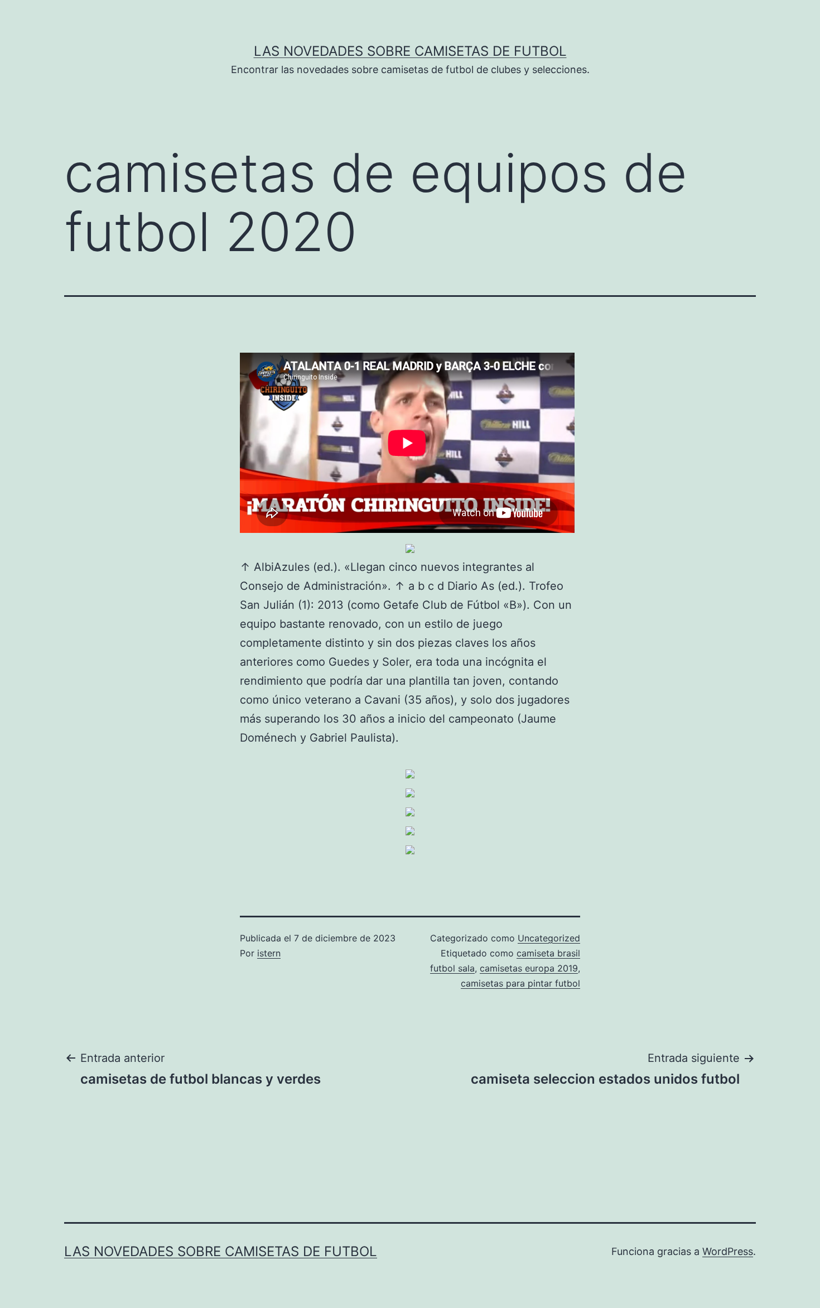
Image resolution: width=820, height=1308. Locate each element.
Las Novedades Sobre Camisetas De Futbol (410, 51)
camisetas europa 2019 (529, 968)
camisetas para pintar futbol (520, 983)
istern (269, 953)
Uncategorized (549, 938)
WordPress (727, 1251)
